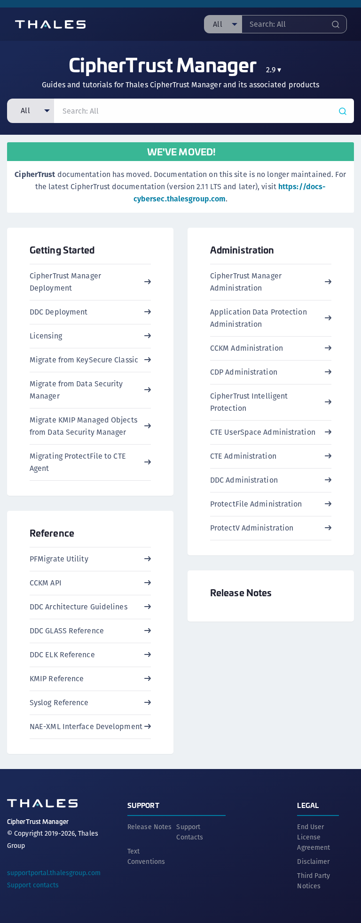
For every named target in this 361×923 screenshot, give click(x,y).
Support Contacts (189, 832)
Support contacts (33, 885)
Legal (308, 805)
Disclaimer (313, 861)
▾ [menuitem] (274, 69)
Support (143, 805)
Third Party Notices (313, 881)
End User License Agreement (313, 837)
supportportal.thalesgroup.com (54, 872)
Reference (52, 532)
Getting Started (62, 249)
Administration (242, 249)
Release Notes (241, 592)
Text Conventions (146, 856)
